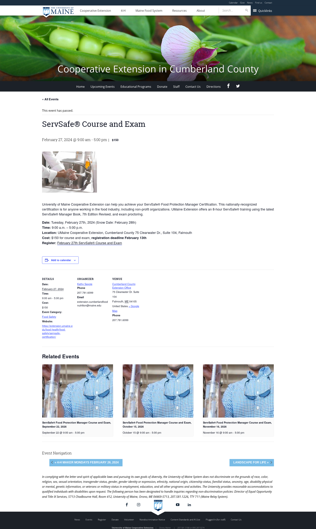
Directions (213, 87)
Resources (179, 11)
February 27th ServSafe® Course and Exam (89, 242)
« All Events (50, 99)
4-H (123, 11)
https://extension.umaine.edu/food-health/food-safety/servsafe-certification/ (57, 331)
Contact (268, 2)
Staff (176, 87)
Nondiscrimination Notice (152, 519)
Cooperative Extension (95, 11)
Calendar (233, 2)
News (250, 2)
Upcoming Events (103, 87)
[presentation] (77, 390)
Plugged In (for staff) (215, 519)
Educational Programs (136, 87)
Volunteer (129, 519)
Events (89, 519)
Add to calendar (61, 260)
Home (80, 87)
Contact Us (193, 87)
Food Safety (49, 316)
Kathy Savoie (84, 284)
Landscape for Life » (251, 462)
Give (242, 2)
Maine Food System (149, 11)
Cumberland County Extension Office (124, 285)
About (201, 11)
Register (102, 519)
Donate (162, 87)
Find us (258, 2)
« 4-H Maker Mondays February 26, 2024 (87, 462)
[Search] (247, 10)
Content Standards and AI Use (185, 519)
